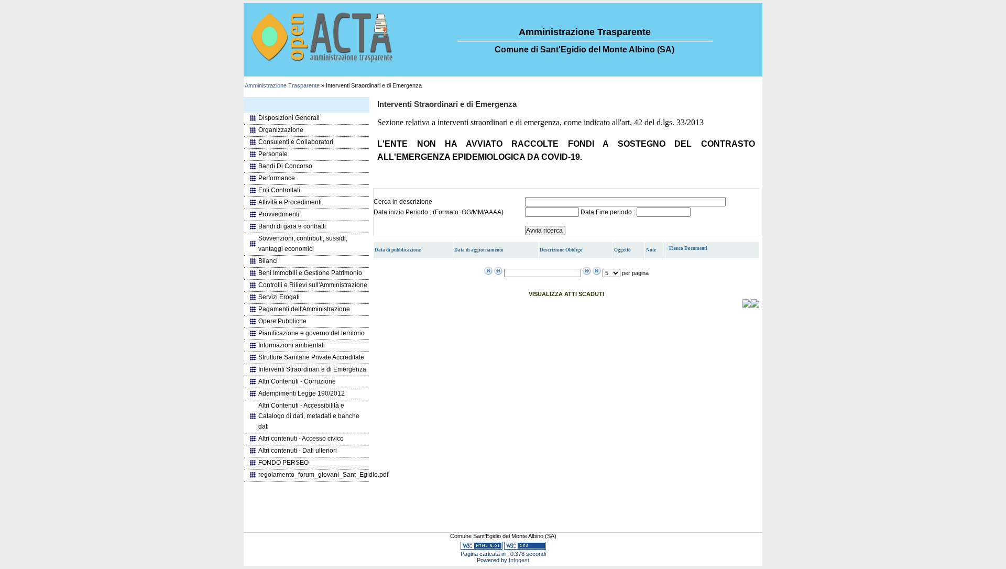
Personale (273, 154)
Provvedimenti (278, 214)
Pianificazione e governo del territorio (311, 333)
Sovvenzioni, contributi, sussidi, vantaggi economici (302, 244)
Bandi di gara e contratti (292, 226)
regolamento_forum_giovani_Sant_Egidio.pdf (313, 474)
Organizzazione (280, 130)
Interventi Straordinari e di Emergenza (312, 369)
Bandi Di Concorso (285, 166)
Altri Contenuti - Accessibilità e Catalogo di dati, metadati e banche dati (308, 416)
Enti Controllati (279, 190)
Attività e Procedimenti (290, 202)
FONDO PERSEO (283, 462)
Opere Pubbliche (282, 321)
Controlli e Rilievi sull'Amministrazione (312, 285)
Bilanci (268, 261)
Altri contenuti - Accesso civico (301, 438)
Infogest (519, 560)
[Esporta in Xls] (755, 305)
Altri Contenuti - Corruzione (297, 381)
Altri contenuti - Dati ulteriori (297, 450)
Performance (276, 178)
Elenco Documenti (688, 248)
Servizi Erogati (279, 297)
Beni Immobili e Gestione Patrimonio (310, 273)
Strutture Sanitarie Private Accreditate (311, 357)
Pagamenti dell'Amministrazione (304, 309)
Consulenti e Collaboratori (295, 142)
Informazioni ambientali (291, 345)
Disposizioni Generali (289, 118)
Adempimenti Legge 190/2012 (301, 393)
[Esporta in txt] (746, 305)
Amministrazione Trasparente (282, 85)
